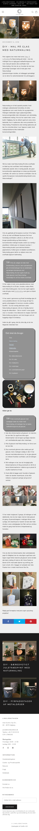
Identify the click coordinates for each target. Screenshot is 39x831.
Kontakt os (6, 784)
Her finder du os (7, 788)
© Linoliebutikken (19, 823)
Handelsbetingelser (8, 759)
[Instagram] (8, 748)
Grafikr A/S (24, 826)
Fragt (4, 769)
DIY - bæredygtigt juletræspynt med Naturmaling (16, 667)
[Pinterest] (13, 748)
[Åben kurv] (36, 12)
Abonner (10, 807)
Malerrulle (12, 348)
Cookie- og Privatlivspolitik (11, 763)
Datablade (5, 773)
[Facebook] (3, 748)
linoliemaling (18, 291)
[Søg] (32, 12)
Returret (5, 766)
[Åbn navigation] (3, 12)
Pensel (11, 345)
